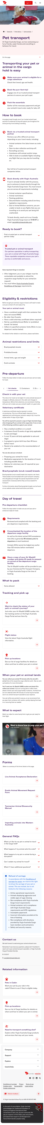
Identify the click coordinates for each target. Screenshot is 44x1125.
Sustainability (18, 1086)
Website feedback (13, 1094)
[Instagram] (33, 1078)
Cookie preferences (9, 1088)
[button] (29, 3)
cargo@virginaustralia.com (22, 222)
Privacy (21, 1084)
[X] (40, 1078)
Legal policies (29, 1086)
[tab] (11, 388)
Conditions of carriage (10, 1084)
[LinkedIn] (36, 1078)
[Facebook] (30, 1078)
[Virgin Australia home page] (4, 3)
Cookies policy (7, 1086)
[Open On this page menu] (40, 57)
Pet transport (16, 37)
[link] (10, 31)
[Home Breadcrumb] (3, 31)
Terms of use (30, 1084)
